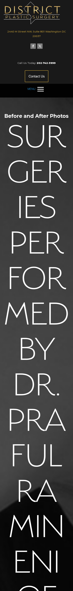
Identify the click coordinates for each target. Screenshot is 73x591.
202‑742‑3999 (46, 63)
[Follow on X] (40, 46)
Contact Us (37, 76)
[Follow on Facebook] (33, 46)
